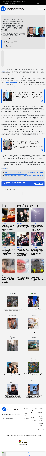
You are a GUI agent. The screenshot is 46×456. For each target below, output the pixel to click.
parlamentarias (5, 71)
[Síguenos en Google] (24, 8)
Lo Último (15, 1)
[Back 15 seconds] (25, 454)
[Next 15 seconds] (32, 454)
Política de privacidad (15, 435)
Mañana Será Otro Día (12, 82)
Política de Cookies (24, 435)
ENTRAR (36, 1)
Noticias (19, 1)
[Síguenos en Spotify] (33, 8)
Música (26, 411)
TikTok (41, 425)
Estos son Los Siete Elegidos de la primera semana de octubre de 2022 (23, 176)
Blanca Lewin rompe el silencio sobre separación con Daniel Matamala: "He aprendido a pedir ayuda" (23, 173)
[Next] (35, 454)
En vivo (3, 1)
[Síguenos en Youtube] (31, 8)
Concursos (24, 1)
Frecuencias (12, 3)
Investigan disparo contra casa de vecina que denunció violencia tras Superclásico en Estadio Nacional (33, 353)
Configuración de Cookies (35, 435)
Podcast (33, 418)
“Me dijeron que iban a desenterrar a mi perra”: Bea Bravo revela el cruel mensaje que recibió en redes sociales (13, 353)
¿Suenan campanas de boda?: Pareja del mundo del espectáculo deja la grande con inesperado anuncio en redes (12, 331)
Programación (9, 1)
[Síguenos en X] (29, 8)
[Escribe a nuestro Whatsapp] (24, 10)
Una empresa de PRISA (23, 441)
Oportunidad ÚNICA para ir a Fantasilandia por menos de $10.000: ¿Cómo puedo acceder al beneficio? (33, 374)
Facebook (40, 416)
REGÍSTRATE (37, 3)
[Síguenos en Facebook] (28, 8)
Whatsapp (41, 429)
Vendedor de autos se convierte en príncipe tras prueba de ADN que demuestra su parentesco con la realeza (12, 396)
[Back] (22, 454)
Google (41, 408)
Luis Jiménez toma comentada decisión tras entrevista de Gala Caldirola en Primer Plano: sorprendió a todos (33, 396)
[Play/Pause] (29, 454)
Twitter (41, 418)
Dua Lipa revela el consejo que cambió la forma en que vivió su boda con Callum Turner (12, 374)
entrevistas (4, 168)
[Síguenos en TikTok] (35, 8)
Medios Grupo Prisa (23, 444)
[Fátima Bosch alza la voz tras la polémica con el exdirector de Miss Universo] (33, 301)
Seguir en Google (39, 183)
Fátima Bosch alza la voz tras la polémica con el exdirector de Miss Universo (33, 309)
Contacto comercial (8, 418)
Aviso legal (7, 435)
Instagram (40, 412)
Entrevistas (5, 3)
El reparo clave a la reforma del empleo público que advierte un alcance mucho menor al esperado (33, 331)
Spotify (41, 423)
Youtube (41, 421)
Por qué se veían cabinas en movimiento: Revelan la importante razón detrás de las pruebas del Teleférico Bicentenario (13, 309)
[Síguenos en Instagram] (26, 8)
